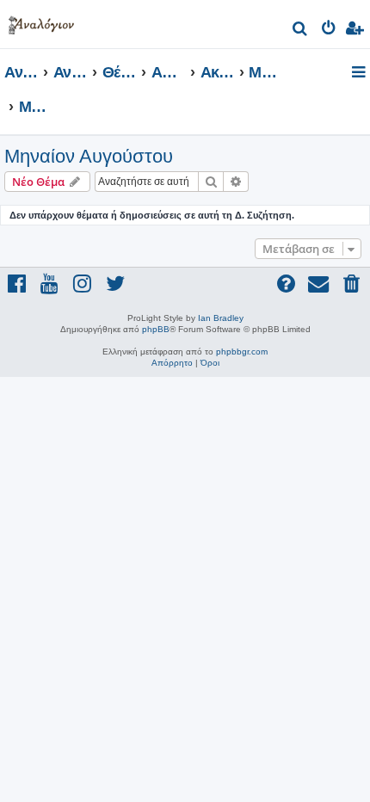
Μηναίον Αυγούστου (88, 156)
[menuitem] (301, 30)
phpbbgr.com (242, 351)
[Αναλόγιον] (41, 22)
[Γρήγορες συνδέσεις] (360, 73)
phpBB (156, 329)
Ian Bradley (221, 318)
